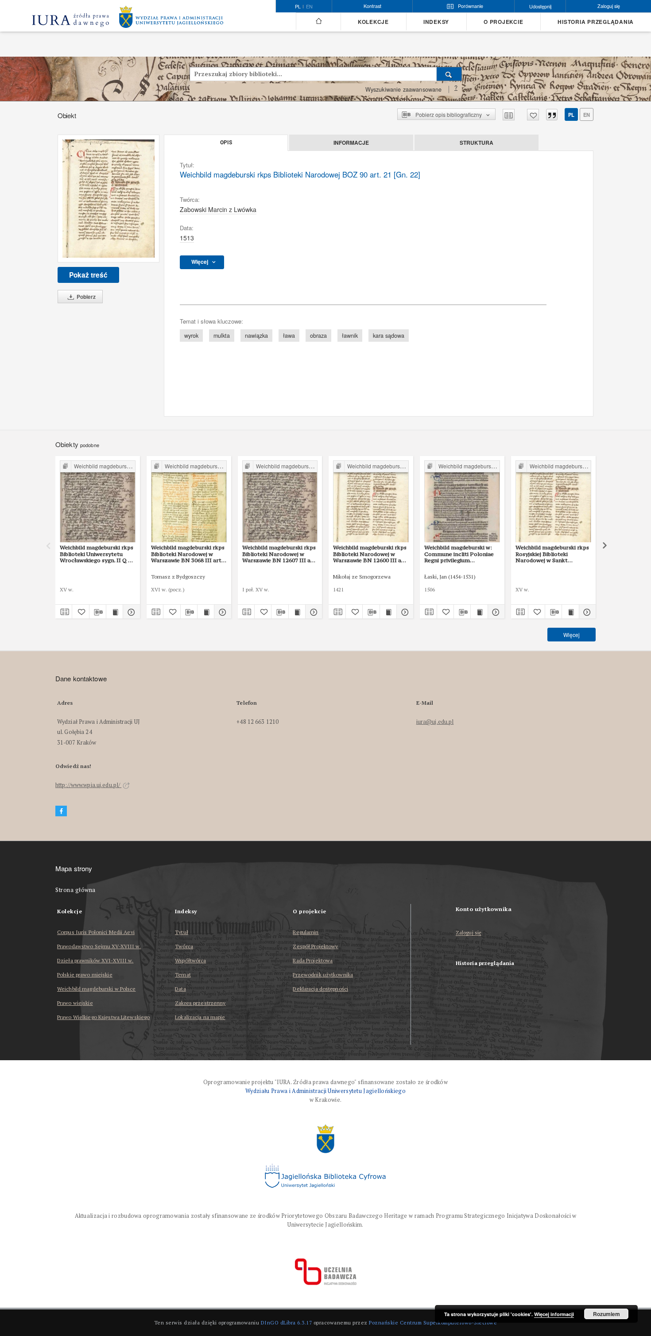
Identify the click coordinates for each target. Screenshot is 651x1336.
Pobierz (85, 297)
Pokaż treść (88, 275)
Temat (183, 974)
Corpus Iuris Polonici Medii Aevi (96, 932)
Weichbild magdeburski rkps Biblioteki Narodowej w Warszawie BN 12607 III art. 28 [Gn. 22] (279, 554)
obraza (318, 336)
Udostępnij (540, 6)
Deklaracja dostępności (320, 988)
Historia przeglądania (596, 22)
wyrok (191, 336)
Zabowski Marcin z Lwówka (218, 209)
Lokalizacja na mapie (200, 1017)
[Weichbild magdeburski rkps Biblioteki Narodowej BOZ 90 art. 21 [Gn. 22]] (108, 198)
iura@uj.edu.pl (435, 722)
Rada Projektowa (313, 960)
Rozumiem (606, 1314)
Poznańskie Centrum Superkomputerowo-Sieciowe (433, 1322)
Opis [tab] (226, 142)
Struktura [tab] (476, 143)
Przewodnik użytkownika (323, 974)
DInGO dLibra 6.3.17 (286, 1322)
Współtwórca (190, 960)
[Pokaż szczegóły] (130, 612)
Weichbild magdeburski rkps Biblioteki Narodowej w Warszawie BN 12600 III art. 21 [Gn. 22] (370, 554)
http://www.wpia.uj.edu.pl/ (88, 785)
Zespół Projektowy (315, 946)
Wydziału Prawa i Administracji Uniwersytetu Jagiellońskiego (325, 1091)
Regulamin (305, 932)
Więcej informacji (554, 1314)
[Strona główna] (318, 21)
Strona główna (75, 890)
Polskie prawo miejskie (84, 974)
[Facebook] (61, 811)
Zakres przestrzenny (200, 1003)
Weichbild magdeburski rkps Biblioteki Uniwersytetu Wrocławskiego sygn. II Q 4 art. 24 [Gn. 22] (96, 554)
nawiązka (256, 336)
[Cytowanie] (552, 114)
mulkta (221, 336)
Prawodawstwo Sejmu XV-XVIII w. (99, 946)
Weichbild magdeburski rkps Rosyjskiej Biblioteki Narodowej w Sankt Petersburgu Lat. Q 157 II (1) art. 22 (552, 554)
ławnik (350, 336)
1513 (187, 237)
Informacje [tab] (351, 143)
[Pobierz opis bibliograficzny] (97, 612)
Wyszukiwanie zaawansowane (403, 89)
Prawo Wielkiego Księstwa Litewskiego (103, 1017)
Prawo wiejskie (75, 1003)
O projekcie (503, 22)
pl (571, 114)
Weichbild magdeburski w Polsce (96, 988)
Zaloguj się (469, 933)
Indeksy (436, 22)
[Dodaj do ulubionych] (533, 114)
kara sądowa (388, 336)
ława (289, 336)
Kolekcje (373, 22)
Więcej (571, 634)
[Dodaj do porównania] (509, 114)
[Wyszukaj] (449, 74)
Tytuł (181, 932)
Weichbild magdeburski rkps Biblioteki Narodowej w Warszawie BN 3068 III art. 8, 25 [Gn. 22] (188, 554)
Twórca (184, 946)
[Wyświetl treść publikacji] (114, 612)
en (309, 6)
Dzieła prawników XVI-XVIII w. (95, 960)
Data (180, 988)
